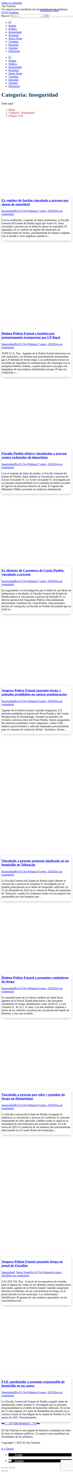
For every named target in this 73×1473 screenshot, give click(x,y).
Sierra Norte (23, 1272)
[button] (16, 1454)
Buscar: (5, 15)
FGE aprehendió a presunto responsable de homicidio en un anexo (33, 1383)
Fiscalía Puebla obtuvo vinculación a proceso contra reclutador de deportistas (34, 455)
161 (28, 1423)
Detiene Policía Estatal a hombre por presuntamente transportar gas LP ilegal (31, 335)
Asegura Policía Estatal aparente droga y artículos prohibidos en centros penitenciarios (34, 692)
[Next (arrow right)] (6, 1470)
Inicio (12, 109)
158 (15, 1423)
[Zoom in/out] (13, 1467)
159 (19, 1423)
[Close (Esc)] (2, 1467)
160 (23, 1423)
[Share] (6, 1467)
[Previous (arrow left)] (2, 1470)
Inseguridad (8, 210)
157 (11, 1423)
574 (35, 1423)
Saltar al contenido (11, 2)
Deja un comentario (18, 1275)
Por (26, 210)
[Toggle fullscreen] (10, 1467)
